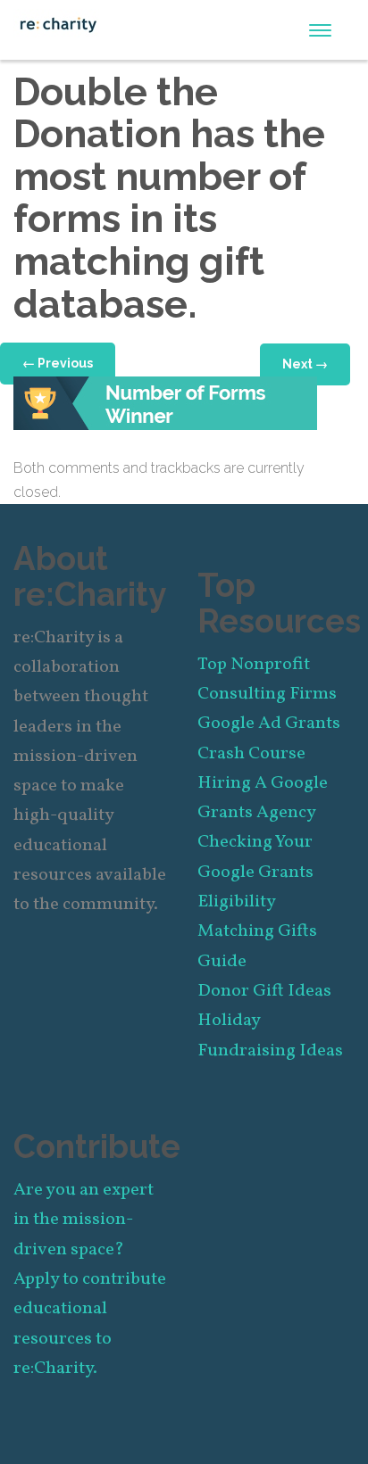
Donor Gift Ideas (264, 991)
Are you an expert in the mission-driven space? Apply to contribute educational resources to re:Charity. (89, 1279)
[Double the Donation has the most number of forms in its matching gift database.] (165, 401)
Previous (57, 363)
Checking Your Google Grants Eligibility (255, 872)
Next (305, 364)
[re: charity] (58, 23)
